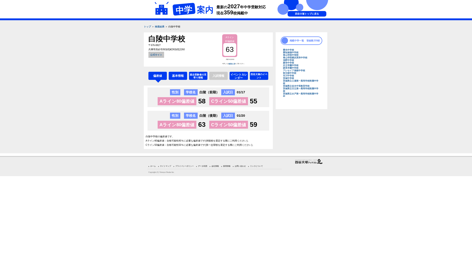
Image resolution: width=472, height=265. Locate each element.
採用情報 (226, 166)
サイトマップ (165, 166)
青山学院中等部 (291, 55)
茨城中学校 (288, 78)
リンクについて (256, 166)
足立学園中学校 (291, 65)
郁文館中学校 (289, 73)
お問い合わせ (240, 166)
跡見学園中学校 (291, 68)
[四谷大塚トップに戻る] (300, 32)
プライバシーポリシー (184, 166)
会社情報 (215, 166)
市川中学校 (288, 75)
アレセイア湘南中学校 (294, 70)
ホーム (153, 166)
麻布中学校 (288, 62)
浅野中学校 (288, 60)
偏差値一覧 (232, 63)
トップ (147, 26)
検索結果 (159, 26)
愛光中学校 (288, 50)
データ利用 (202, 166)
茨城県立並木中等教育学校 (296, 86)
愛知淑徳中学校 (291, 52)
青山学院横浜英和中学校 (295, 57)
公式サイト (156, 54)
